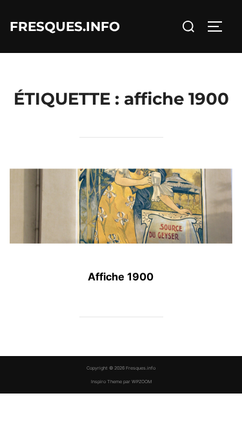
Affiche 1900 (121, 276)
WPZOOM (142, 381)
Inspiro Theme (106, 381)
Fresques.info (65, 26)
